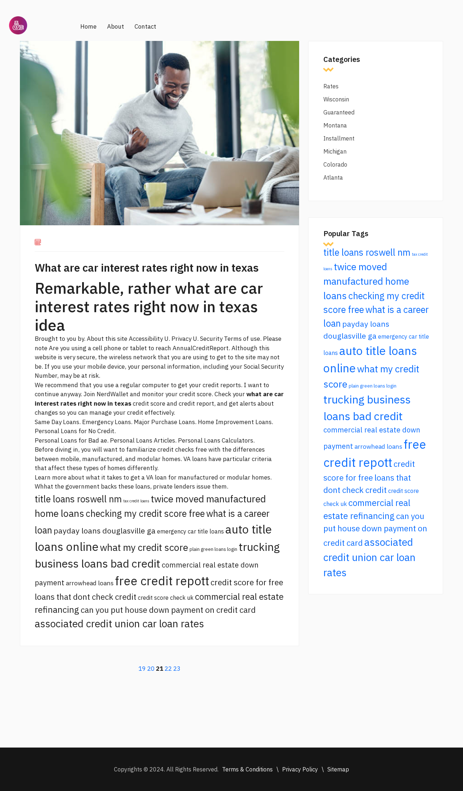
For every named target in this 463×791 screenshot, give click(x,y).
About (115, 26)
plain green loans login (213, 549)
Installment (338, 138)
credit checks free (182, 449)
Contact (145, 26)
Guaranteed (338, 112)
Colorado (335, 164)
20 (150, 669)
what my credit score (144, 547)
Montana (335, 125)
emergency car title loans (190, 531)
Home (88, 26)
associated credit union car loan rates (119, 623)
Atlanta (333, 177)
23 (176, 669)
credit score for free (247, 582)
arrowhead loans (90, 583)
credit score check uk (166, 597)
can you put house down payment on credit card (168, 609)
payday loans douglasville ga (105, 531)
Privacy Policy (300, 769)
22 (168, 669)
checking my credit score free (145, 513)
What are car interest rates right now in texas (147, 267)
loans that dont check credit (85, 596)
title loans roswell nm (78, 499)
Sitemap (338, 769)
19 (142, 669)
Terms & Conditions (247, 769)
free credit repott (162, 581)
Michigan (335, 151)
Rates (331, 86)
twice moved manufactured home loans (366, 281)
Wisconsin (336, 99)
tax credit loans (136, 500)
